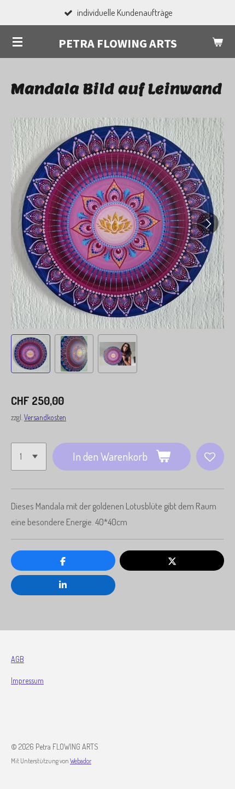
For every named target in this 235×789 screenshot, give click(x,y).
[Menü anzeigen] (17, 42)
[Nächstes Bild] (208, 223)
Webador (80, 761)
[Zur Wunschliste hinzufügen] (210, 457)
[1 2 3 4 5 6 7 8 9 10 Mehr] (28, 457)
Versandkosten (45, 417)
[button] (30, 354)
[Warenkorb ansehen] (217, 42)
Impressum (27, 680)
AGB (17, 659)
